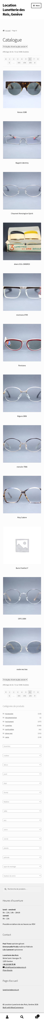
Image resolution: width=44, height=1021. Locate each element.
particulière (9, 729)
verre (7, 737)
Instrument (9, 722)
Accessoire (9, 714)
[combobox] (22, 746)
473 (19, 63)
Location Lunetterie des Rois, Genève (14, 10)
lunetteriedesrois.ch (11, 990)
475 (30, 63)
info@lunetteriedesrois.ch (15, 967)
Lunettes (8, 725)
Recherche (22, 1017)
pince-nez (8, 733)
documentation (11, 718)
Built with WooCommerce (13, 1007)
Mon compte (7, 1017)
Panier (33, 1015)
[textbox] (22, 746)
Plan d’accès (7, 970)
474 (24, 63)
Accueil (7, 31)
